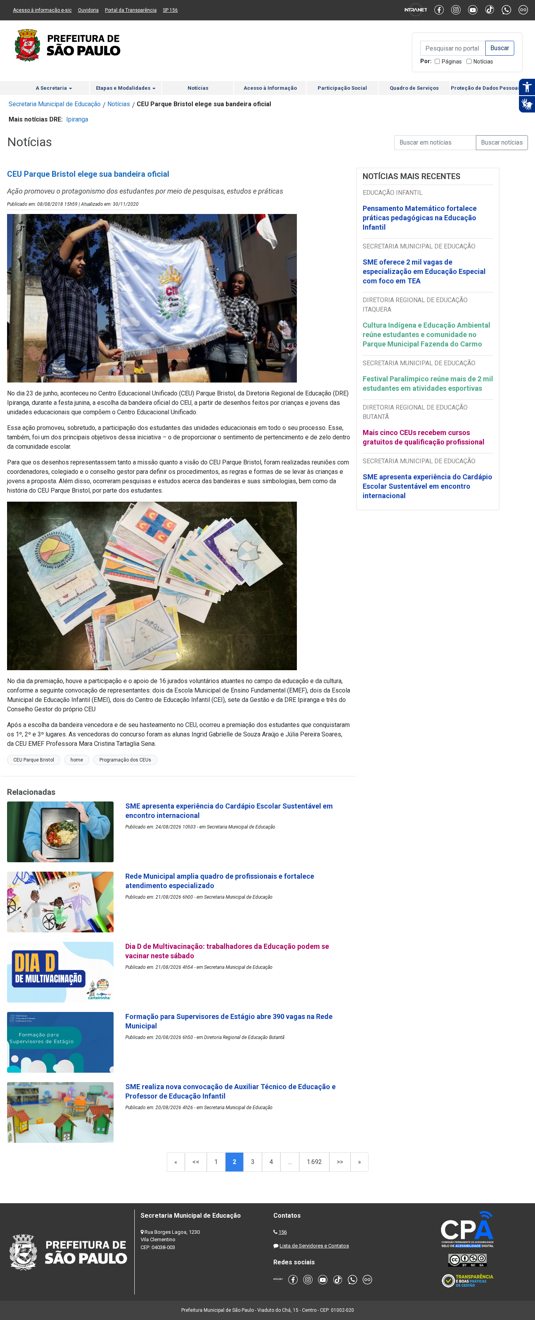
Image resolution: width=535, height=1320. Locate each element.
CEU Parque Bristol (33, 760)
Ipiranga (77, 119)
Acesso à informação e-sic (42, 10)
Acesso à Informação (270, 88)
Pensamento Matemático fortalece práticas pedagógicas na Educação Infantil (420, 217)
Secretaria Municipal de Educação (55, 104)
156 (282, 1232)
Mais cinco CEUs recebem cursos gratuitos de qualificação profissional (423, 437)
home (76, 760)
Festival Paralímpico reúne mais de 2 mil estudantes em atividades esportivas (428, 383)
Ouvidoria (88, 10)
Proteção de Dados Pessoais (486, 88)
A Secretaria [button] (52, 88)
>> (340, 1162)
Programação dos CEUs (125, 760)
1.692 (314, 1162)
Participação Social (342, 88)
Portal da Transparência (131, 10)
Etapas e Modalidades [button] (124, 88)
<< (195, 1162)
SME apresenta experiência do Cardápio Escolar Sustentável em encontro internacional (427, 486)
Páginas (452, 61)
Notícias (483, 61)
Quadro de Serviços (414, 88)
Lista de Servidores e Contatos (314, 1246)
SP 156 (170, 10)
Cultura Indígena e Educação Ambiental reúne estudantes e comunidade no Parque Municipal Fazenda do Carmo (426, 334)
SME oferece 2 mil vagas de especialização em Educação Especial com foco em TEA (424, 271)
